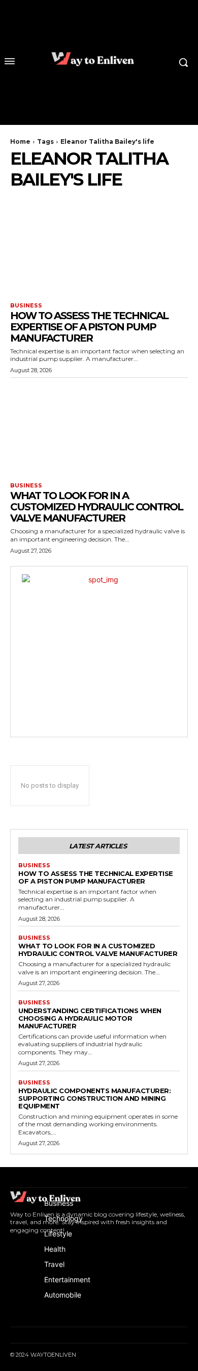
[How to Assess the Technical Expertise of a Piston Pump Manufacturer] (99, 247)
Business (26, 305)
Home (20, 141)
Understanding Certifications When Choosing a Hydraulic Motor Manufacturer (89, 1018)
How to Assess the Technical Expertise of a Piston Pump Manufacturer (89, 326)
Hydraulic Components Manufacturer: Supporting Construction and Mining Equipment (94, 1098)
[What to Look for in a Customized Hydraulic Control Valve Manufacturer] (99, 427)
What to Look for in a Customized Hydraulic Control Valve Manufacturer (96, 506)
